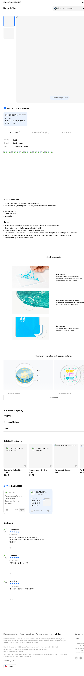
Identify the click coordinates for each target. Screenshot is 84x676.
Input (22, 510)
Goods (15, 143)
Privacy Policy (56, 634)
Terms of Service (42, 634)
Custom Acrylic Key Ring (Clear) (12, 471)
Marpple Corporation (11, 634)
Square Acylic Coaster (63, 470)
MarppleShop (8, 2)
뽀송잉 (15, 140)
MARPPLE (17, 2)
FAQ (77, 638)
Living (21, 143)
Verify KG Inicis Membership (23, 656)
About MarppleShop (27, 634)
